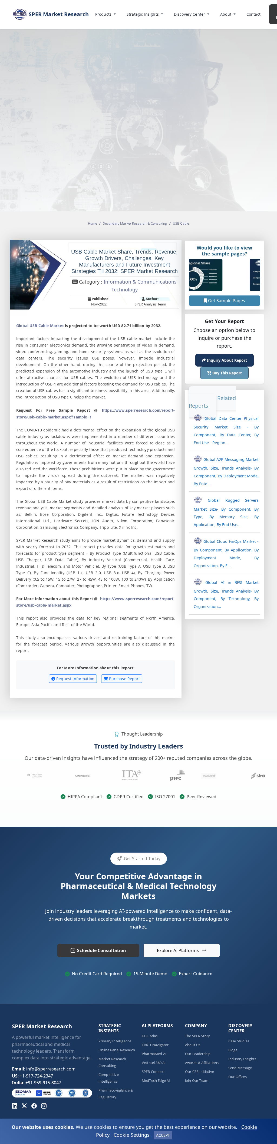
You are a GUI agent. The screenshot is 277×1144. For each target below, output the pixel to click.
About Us (192, 1045)
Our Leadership (197, 1054)
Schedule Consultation (101, 950)
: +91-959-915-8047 (36, 1083)
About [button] (226, 14)
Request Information (74, 678)
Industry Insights (242, 1059)
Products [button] (104, 14)
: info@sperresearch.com (43, 1069)
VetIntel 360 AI (154, 1062)
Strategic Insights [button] (143, 14)
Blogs (232, 1050)
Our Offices (237, 1077)
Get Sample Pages (226, 300)
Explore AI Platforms (178, 950)
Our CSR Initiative (199, 1071)
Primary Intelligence (114, 1041)
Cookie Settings (132, 1135)
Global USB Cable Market (40, 325)
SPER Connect (153, 1071)
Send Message (240, 1068)
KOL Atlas (149, 1036)
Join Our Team (196, 1080)
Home (92, 223)
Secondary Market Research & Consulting (135, 223)
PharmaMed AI (154, 1054)
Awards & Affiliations (202, 1062)
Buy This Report (226, 372)
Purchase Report (124, 678)
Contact (253, 14)
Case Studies (238, 1041)
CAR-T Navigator (155, 1045)
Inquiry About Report (226, 360)
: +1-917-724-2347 (32, 1076)
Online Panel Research (116, 1050)
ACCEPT (163, 1135)
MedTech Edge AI (156, 1080)
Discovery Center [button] (190, 14)
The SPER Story (197, 1036)
